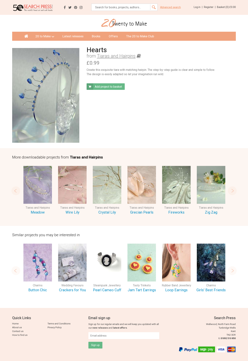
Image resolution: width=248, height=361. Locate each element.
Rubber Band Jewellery (176, 285)
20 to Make (43, 36)
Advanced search (170, 7)
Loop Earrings (176, 290)
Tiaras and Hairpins (116, 56)
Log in (198, 7)
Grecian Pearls (141, 212)
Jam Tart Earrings (142, 290)
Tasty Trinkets (142, 285)
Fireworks (176, 212)
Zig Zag (211, 212)
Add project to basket (108, 86)
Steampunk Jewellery (107, 285)
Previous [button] (15, 190)
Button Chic (37, 290)
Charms (37, 285)
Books (96, 36)
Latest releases (73, 36)
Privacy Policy (55, 327)
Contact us (17, 331)
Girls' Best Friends (211, 290)
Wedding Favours (72, 285)
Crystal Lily (107, 212)
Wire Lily (72, 212)
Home (15, 323)
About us (17, 327)
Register (210, 7)
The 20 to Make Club (140, 36)
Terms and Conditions (59, 323)
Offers (113, 36)
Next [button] (232, 190)
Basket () (226, 7)
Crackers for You (72, 290)
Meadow (38, 212)
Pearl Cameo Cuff (107, 290)
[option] (37, 191)
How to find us (19, 335)
